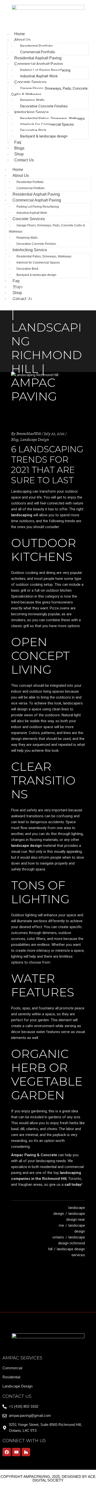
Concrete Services (30, 82)
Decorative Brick (33, 130)
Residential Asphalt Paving (36, 194)
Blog (14, 439)
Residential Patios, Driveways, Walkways (52, 118)
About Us (22, 40)
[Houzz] (26, 1452)
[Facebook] (6, 1452)
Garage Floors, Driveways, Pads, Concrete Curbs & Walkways (49, 91)
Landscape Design (34, 439)
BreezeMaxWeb (28, 433)
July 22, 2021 (54, 433)
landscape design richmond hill (66, 1243)
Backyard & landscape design (43, 136)
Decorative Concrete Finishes (44, 106)
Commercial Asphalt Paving (38, 64)
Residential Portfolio (36, 46)
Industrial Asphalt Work (39, 76)
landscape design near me (72, 1219)
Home (18, 169)
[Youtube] (16, 1452)
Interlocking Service (31, 112)
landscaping (21, 515)
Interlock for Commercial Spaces (47, 124)
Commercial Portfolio (37, 52)
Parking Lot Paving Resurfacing (45, 70)
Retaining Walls (32, 100)
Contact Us (24, 160)
